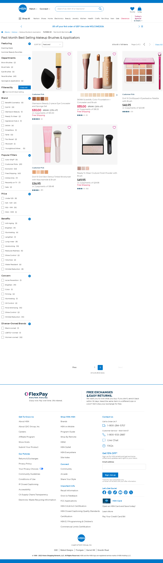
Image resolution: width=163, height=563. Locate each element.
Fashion (36, 18)
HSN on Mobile (67, 426)
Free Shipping (38, 115)
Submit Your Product (28, 447)
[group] (52, 111)
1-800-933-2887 (116, 434)
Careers (22, 432)
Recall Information (69, 490)
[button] (116, 10)
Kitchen (83, 18)
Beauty (68, 18)
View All (158, 45)
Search (100, 8)
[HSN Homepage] (2, 32)
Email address (108, 462)
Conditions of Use (27, 479)
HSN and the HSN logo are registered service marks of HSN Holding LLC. (81, 555)
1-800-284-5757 (116, 425)
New (112, 18)
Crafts (97, 18)
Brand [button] (4, 98)
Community (66, 469)
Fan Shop (105, 18)
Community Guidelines (29, 474)
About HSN (24, 421)
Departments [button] (8, 58)
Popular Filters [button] (9, 155)
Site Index (65, 457)
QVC (56, 550)
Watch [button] (32, 9)
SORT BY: (38, 44)
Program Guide (68, 432)
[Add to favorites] (69, 54)
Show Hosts (24, 442)
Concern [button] (6, 275)
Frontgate (80, 550)
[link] (140, 10)
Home (50, 18)
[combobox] (78, 8)
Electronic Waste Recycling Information (37, 500)
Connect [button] (44, 9)
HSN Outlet (66, 447)
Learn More (107, 511)
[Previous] (21, 26)
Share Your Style (68, 479)
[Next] (139, 26)
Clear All (23, 88)
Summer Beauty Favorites (11, 52)
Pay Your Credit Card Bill (113, 516)
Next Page (149, 44)
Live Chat (112, 440)
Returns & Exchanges (28, 459)
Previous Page (144, 44)
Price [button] (4, 193)
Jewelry (75, 18)
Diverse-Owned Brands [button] (13, 323)
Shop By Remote (68, 437)
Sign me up (110, 475)
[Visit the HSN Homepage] (23, 12)
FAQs (110, 445)
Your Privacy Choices (29, 469)
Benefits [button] (5, 218)
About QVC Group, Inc (29, 426)
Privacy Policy (25, 464)
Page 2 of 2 (135, 44)
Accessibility (24, 489)
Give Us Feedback (69, 496)
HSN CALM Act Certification (73, 506)
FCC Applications (69, 501)
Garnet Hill (90, 550)
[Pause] (142, 26)
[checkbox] (16, 103)
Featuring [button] (6, 43)
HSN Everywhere (68, 452)
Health (90, 18)
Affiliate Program (27, 437)
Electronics (59, 18)
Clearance (125, 18)
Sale (117, 18)
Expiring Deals (7, 48)
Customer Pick (38, 94)
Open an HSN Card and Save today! (118, 506)
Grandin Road (103, 550)
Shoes (43, 18)
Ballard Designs (66, 550)
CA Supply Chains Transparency (33, 495)
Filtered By (14, 87)
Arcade (64, 474)
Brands (64, 421)
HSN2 (63, 442)
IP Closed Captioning (28, 484)
